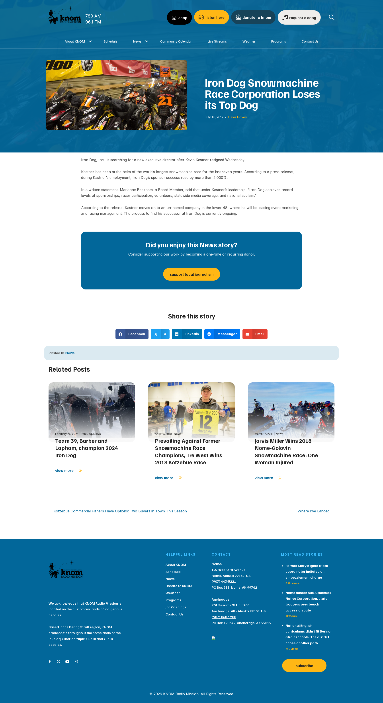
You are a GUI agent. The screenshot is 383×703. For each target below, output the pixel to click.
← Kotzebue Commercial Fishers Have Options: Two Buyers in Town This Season (118, 511)
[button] (90, 41)
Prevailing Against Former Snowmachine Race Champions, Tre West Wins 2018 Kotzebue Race (188, 451)
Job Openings (176, 607)
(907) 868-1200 (224, 617)
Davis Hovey (237, 117)
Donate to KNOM (179, 586)
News (137, 41)
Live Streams (217, 41)
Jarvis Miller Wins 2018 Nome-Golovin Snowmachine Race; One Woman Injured (286, 451)
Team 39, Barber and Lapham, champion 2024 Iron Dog (86, 448)
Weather (248, 41)
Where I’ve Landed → (316, 511)
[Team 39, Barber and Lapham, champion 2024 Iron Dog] (92, 412)
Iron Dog (86, 433)
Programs (278, 41)
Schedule (110, 41)
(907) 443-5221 (224, 581)
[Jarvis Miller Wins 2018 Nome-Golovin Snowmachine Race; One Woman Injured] (291, 412)
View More (64, 470)
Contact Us (310, 41)
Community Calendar (176, 41)
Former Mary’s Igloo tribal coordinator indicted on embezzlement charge (306, 571)
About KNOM (75, 41)
